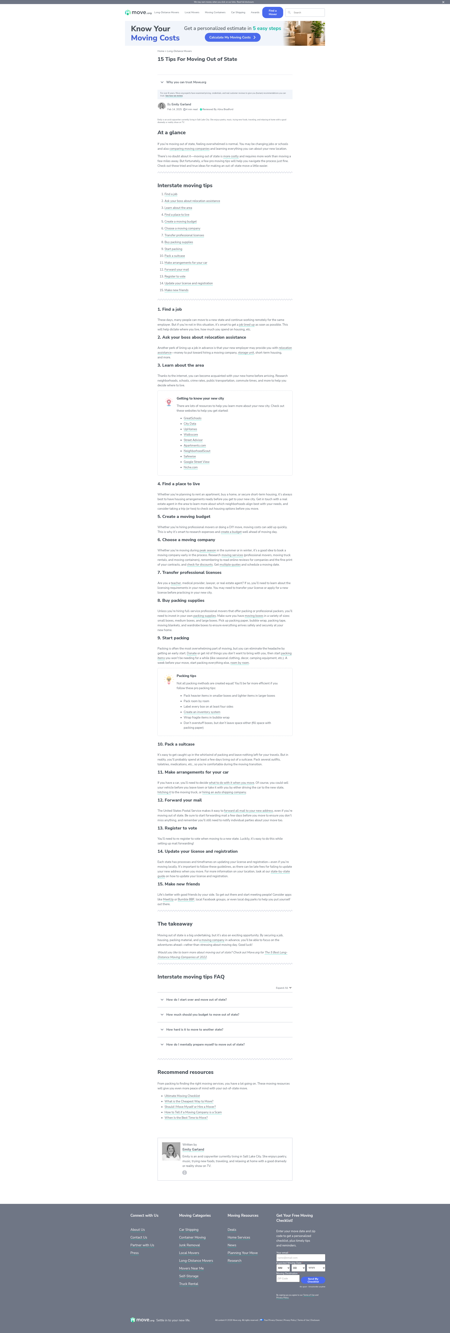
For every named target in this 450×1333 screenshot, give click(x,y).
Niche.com (191, 467)
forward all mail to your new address (248, 811)
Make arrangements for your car (186, 263)
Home (161, 51)
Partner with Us (142, 1245)
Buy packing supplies (179, 242)
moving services (232, 555)
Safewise (190, 456)
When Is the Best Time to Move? (186, 1118)
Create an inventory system (202, 712)
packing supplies (204, 616)
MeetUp (168, 899)
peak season (208, 550)
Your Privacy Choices (273, 1320)
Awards (255, 12)
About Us (137, 1229)
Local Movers (192, 12)
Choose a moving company (182, 228)
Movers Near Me (191, 1268)
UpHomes (190, 429)
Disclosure (315, 1320)
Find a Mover (273, 12)
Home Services (239, 1237)
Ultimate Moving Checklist (182, 1096)
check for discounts (200, 565)
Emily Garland (181, 104)
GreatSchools (192, 418)
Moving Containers (215, 12)
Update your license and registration (189, 283)
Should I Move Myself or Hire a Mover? (190, 1107)
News (232, 1245)
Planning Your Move (243, 1253)
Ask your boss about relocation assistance (192, 201)
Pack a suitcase (175, 256)
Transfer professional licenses (184, 235)
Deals (232, 1229)
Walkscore (191, 435)
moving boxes (254, 616)
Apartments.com (195, 446)
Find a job (171, 194)
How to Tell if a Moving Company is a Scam (193, 1112)
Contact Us (138, 1237)
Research (235, 1260)
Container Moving (192, 1237)
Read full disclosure (245, 2)
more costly (231, 156)
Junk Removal (189, 1245)
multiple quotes (230, 565)
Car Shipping (238, 12)
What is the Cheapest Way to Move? (189, 1101)
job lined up (247, 325)
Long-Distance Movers (166, 12)
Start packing (173, 249)
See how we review (173, 95)
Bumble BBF (186, 899)
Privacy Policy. (282, 1297)
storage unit (246, 353)
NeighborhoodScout (197, 451)
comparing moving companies (189, 149)
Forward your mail (177, 270)
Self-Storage (188, 1276)
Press (134, 1253)
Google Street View (197, 462)
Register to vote (175, 276)
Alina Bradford (225, 109)
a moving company (211, 940)
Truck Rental (188, 1284)
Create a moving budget (181, 222)
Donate (192, 653)
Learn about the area (178, 208)
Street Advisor (193, 440)
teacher (176, 583)
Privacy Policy (290, 1320)
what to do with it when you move (231, 783)
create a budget (231, 532)
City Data (190, 424)
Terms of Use (309, 1295)
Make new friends (176, 290)
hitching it (164, 792)
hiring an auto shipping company (224, 792)
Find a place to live (177, 215)
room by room (239, 663)
